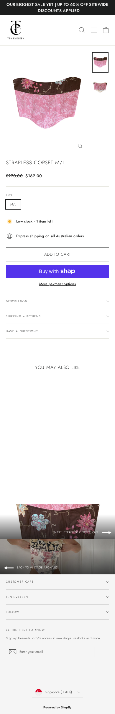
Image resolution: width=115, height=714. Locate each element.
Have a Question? (22, 331)
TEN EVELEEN (17, 597)
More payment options (57, 284)
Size (9, 195)
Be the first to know (25, 629)
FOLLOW (12, 612)
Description (17, 301)
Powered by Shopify (57, 707)
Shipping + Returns (23, 316)
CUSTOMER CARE (20, 581)
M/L (13, 204)
